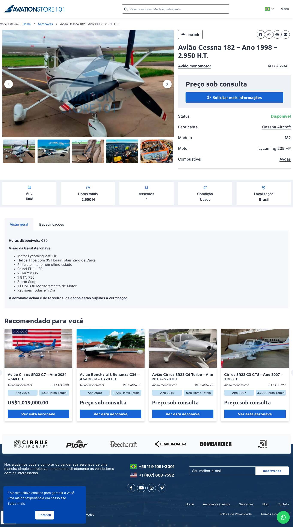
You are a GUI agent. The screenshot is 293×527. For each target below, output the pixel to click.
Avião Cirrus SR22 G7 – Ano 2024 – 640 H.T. (37, 376)
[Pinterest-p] (162, 488)
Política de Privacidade (235, 514)
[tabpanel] (146, 269)
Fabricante (188, 127)
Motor (183, 148)
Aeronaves (45, 24)
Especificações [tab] (51, 224)
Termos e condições (275, 514)
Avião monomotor (194, 66)
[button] (261, 34)
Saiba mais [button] (16, 503)
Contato (283, 504)
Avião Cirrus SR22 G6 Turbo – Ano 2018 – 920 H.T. (182, 376)
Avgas (285, 159)
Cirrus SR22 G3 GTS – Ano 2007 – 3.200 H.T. (253, 376)
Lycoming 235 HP (274, 148)
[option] (88, 83)
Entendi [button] (44, 515)
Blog (265, 504)
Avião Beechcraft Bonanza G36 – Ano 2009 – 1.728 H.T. (109, 376)
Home (27, 24)
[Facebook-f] (131, 488)
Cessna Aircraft (276, 127)
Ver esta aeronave (38, 413)
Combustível (189, 159)
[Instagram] (151, 488)
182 (288, 137)
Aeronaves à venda (216, 504)
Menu (285, 9)
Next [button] (167, 84)
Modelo (185, 137)
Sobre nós (246, 504)
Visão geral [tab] (19, 224)
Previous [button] (8, 84)
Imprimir (193, 34)
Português (269, 9)
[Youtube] (141, 488)
